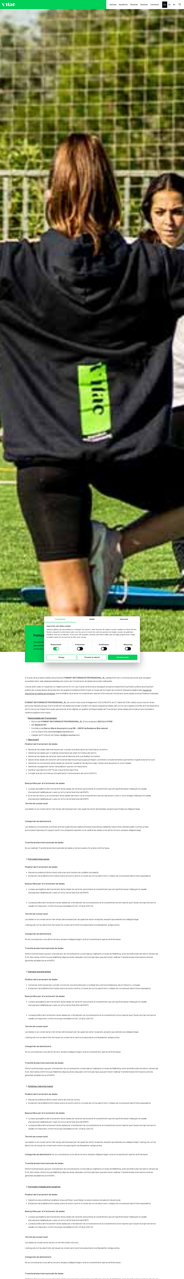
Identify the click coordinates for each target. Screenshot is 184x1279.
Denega (61, 657)
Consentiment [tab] (60, 619)
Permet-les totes (123, 657)
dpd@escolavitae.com (70, 735)
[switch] (80, 648)
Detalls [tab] (92, 619)
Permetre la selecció (92, 657)
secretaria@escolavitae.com (61, 731)
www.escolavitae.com (54, 681)
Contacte (154, 5)
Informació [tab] (124, 619)
